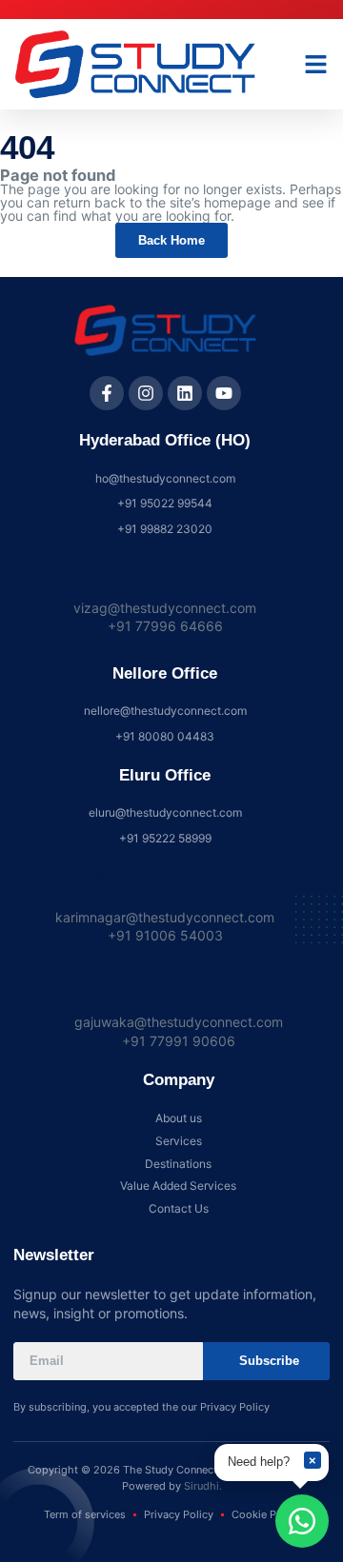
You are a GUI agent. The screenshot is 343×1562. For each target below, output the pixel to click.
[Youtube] (224, 393)
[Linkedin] (185, 393)
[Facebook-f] (107, 393)
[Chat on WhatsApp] (302, 1521)
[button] (316, 65)
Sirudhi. (203, 1486)
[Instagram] (146, 393)
